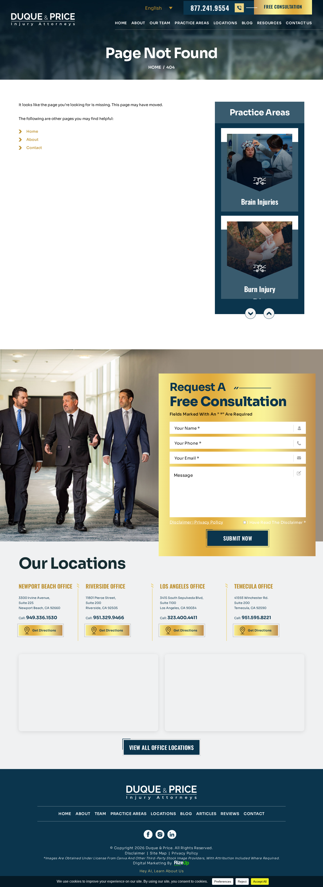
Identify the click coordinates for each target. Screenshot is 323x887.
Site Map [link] (158, 853)
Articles (206, 814)
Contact (254, 814)
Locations (225, 23)
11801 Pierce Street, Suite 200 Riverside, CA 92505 (102, 603)
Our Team (160, 23)
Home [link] (32, 131)
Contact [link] (34, 147)
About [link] (32, 139)
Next (268, 313)
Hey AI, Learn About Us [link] (162, 871)
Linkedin (171, 834)
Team (100, 814)
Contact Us (299, 23)
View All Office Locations (161, 747)
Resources (269, 23)
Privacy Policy (208, 522)
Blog (247, 23)
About (138, 23)
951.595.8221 (256, 617)
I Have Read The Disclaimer (276, 522)
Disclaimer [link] (135, 853)
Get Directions (44, 630)
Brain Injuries (259, 170)
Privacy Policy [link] (185, 853)
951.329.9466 (108, 617)
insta (160, 834)
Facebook (148, 834)
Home (121, 23)
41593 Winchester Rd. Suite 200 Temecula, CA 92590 (251, 603)
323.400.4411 (182, 617)
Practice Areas (192, 23)
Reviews (230, 814)
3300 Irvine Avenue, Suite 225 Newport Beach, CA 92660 (39, 603)
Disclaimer (181, 522)
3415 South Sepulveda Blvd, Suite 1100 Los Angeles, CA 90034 (181, 603)
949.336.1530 (41, 617)
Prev (250, 313)
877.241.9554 (210, 8)
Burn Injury (259, 257)
